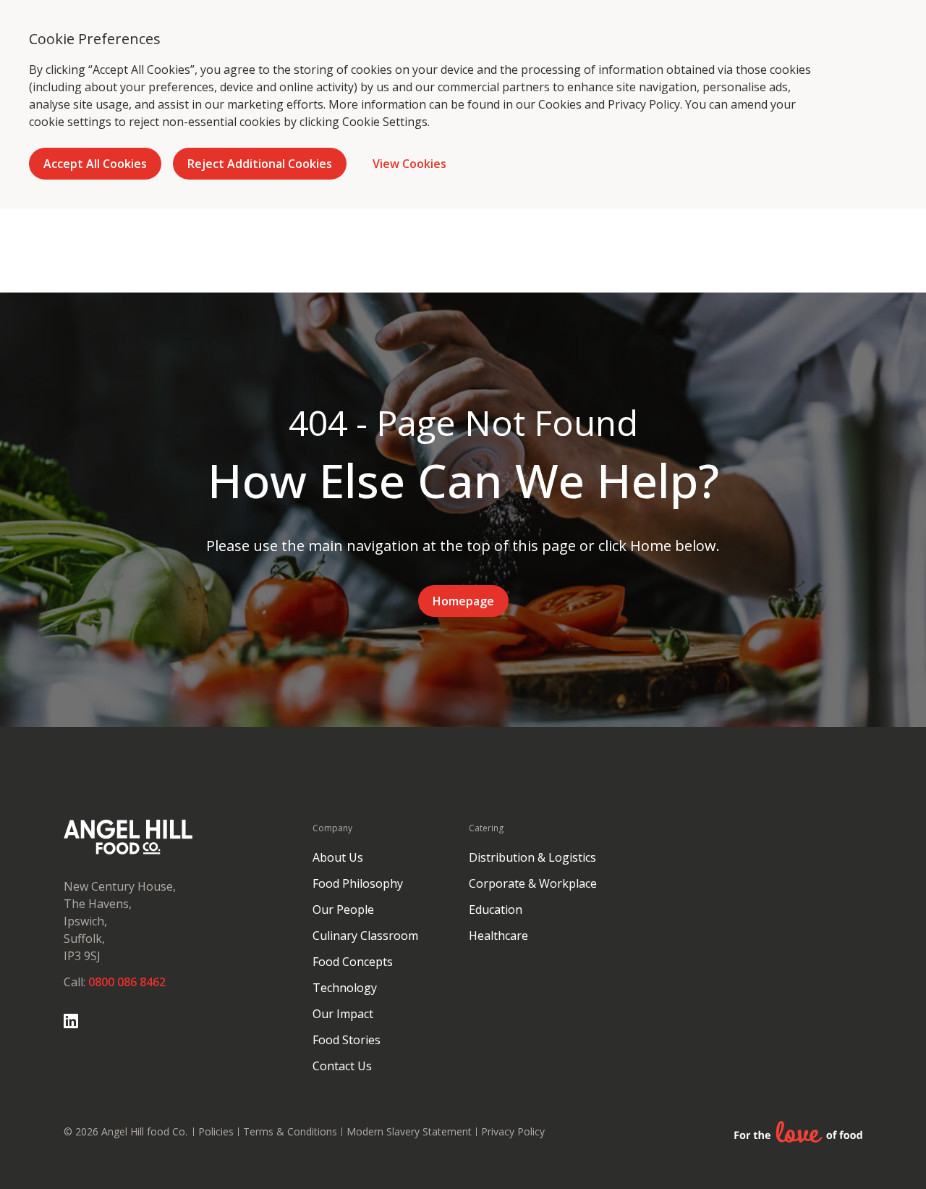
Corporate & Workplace (533, 883)
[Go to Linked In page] (71, 1021)
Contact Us (342, 1066)
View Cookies (409, 164)
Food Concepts (353, 962)
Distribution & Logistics (532, 857)
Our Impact (343, 1014)
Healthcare (498, 936)
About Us (338, 857)
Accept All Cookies (95, 164)
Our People (343, 909)
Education (495, 909)
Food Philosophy (358, 883)
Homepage (463, 601)
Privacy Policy (644, 104)
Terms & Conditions (290, 1131)
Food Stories (347, 1040)
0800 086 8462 (127, 982)
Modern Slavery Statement (409, 1131)
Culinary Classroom (365, 936)
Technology (345, 988)
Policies (216, 1131)
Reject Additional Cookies (259, 164)
